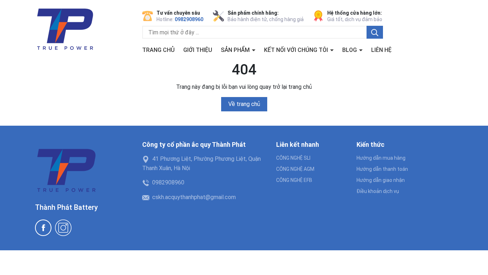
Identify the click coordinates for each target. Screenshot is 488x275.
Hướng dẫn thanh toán (382, 169)
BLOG (350, 50)
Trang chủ (158, 50)
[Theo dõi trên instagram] (63, 227)
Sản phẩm (236, 50)
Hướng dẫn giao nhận (381, 180)
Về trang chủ (244, 104)
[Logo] (65, 30)
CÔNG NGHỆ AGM (295, 169)
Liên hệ (381, 50)
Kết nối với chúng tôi (296, 50)
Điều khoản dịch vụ (378, 191)
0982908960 (189, 19)
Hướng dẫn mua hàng (381, 158)
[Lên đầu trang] (475, 262)
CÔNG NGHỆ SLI (293, 158)
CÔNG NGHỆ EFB (294, 180)
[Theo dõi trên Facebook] (43, 227)
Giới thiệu (197, 50)
